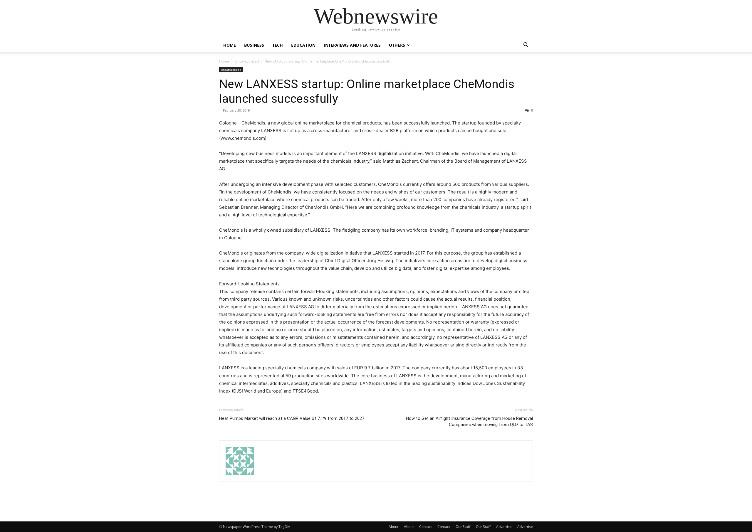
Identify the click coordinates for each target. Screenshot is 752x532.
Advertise (504, 526)
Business (254, 45)
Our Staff (463, 526)
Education (303, 45)
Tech (277, 45)
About (393, 526)
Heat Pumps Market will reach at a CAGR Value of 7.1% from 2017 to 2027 (291, 418)
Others (397, 45)
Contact (425, 526)
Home (229, 45)
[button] (526, 45)
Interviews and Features (352, 45)
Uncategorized (247, 61)
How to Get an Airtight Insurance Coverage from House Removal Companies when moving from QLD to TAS (469, 421)
